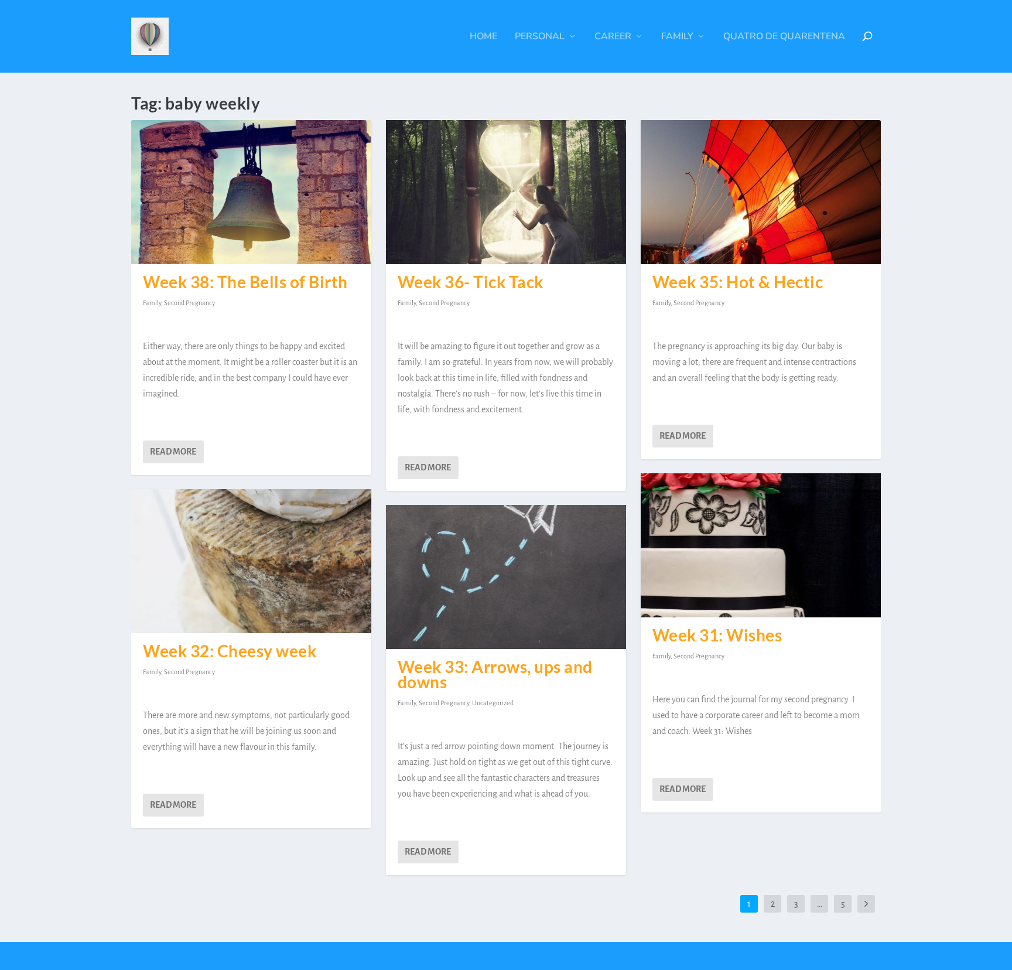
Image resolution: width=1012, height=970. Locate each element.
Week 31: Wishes (717, 635)
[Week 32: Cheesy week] (251, 561)
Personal (540, 37)
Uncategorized (493, 702)
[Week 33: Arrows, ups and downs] (506, 577)
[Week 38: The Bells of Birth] (251, 192)
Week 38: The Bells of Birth (245, 282)
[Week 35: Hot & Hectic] (761, 192)
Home (483, 37)
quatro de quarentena (784, 37)
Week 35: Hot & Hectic (737, 282)
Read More (173, 451)
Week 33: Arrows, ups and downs (495, 674)
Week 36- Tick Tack (470, 282)
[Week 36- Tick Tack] (506, 192)
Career (612, 37)
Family (677, 37)
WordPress (277, 956)
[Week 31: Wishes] (761, 545)
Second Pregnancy (189, 302)
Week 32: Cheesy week (229, 651)
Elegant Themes (194, 956)
